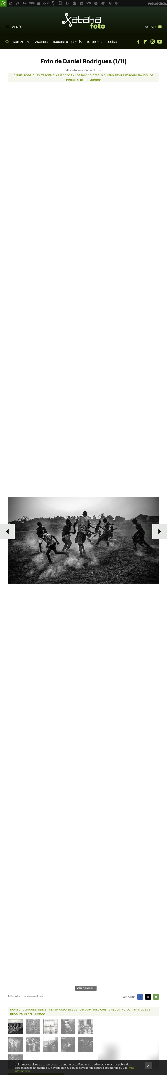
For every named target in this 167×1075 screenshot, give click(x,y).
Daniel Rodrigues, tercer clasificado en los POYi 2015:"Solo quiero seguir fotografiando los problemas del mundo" (83, 77)
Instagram (152, 41)
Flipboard (145, 41)
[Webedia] (157, 3)
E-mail (156, 997)
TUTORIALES (95, 42)
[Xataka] (3, 3)
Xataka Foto (83, 21)
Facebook (138, 41)
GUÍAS (112, 42)
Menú (16, 26)
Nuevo (150, 26)
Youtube (159, 41)
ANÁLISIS (41, 42)
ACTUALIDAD (21, 42)
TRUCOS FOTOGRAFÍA (67, 42)
